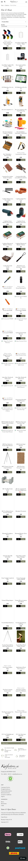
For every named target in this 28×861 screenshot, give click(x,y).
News (2, 802)
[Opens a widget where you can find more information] (23, 858)
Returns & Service (5, 792)
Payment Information (6, 791)
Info (5, 48)
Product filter (5, 21)
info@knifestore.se (17, 774)
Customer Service (5, 787)
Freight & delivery (5, 789)
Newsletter (4, 803)
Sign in (3, 796)
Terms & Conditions (6, 794)
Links (2, 805)
